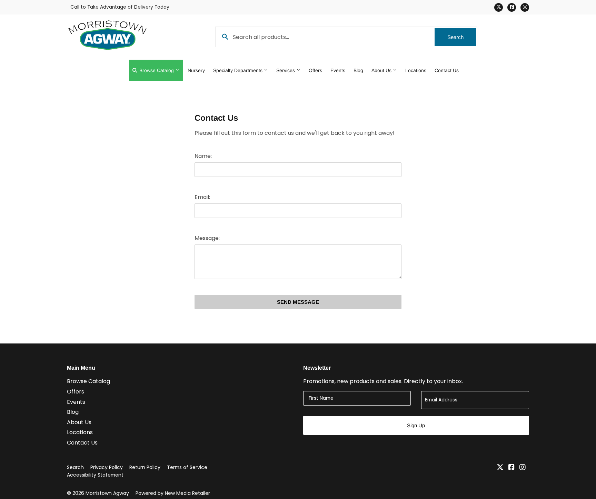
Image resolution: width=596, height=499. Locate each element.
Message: (207, 238)
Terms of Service (187, 467)
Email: (202, 197)
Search (461, 37)
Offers (315, 70)
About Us (382, 70)
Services (286, 70)
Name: (203, 156)
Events (337, 70)
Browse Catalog (156, 70)
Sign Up (416, 425)
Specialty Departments (238, 70)
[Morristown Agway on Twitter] (500, 468)
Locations (415, 70)
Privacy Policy (106, 467)
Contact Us (447, 70)
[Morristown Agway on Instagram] (522, 468)
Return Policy (144, 467)
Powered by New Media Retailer (173, 493)
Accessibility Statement (95, 474)
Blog (358, 70)
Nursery (196, 70)
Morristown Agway (107, 493)
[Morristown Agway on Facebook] (511, 468)
